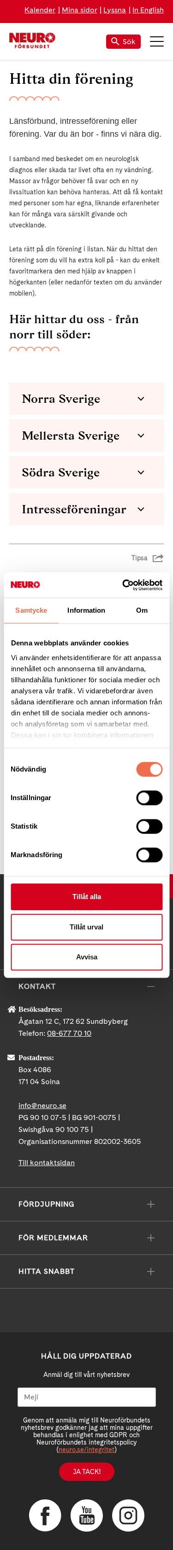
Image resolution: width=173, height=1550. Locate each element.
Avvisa (86, 957)
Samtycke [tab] (31, 610)
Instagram (128, 1515)
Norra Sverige (61, 399)
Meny (157, 41)
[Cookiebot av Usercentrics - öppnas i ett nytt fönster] (123, 585)
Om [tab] (142, 610)
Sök (129, 41)
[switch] (149, 797)
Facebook (45, 1515)
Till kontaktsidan (46, 1162)
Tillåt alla (86, 896)
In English (148, 10)
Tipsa (139, 558)
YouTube (87, 1515)
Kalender (39, 10)
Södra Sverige (61, 472)
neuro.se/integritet (86, 1449)
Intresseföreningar (74, 509)
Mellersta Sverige (70, 435)
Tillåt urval (86, 927)
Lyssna (114, 10)
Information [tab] (86, 610)
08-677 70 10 (69, 1033)
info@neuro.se (42, 1105)
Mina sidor (79, 10)
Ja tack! (87, 1471)
